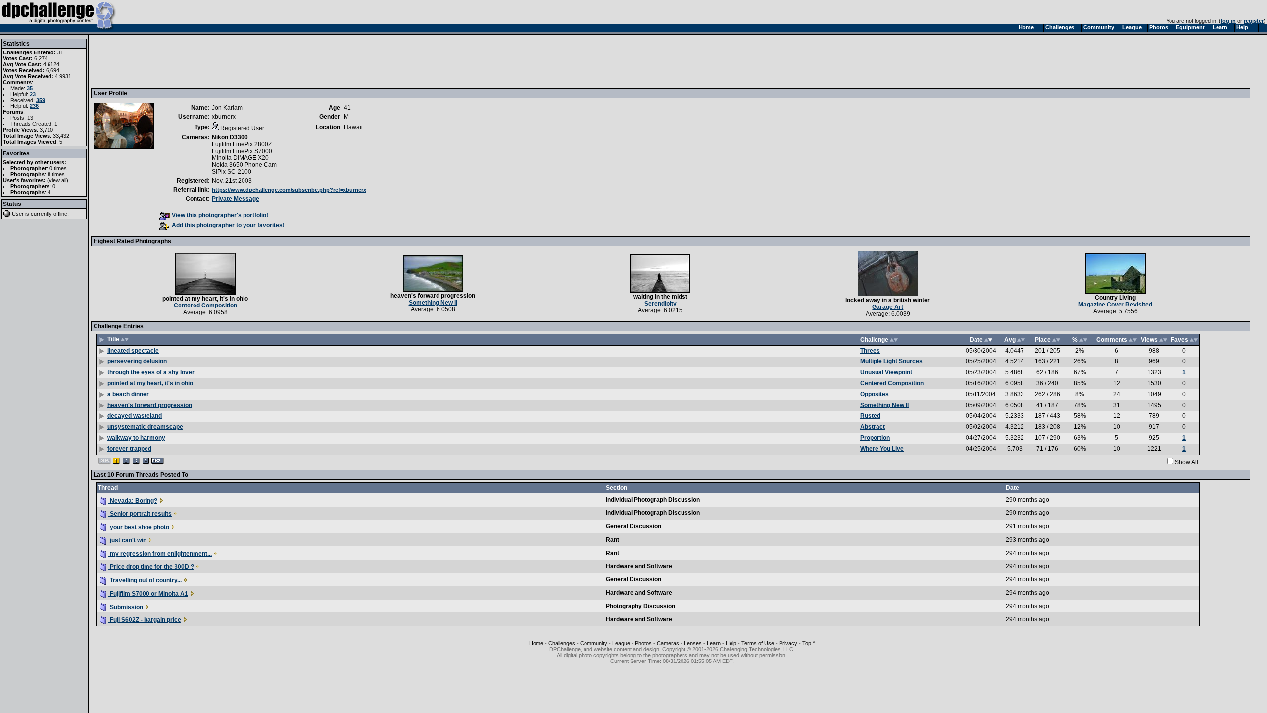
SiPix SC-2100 (231, 171)
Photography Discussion (640, 606)
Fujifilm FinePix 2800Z (242, 144)
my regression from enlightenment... (160, 553)
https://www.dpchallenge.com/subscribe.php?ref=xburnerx (289, 190)
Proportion (875, 437)
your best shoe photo (138, 527)
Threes (870, 350)
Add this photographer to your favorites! (228, 225)
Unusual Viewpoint (886, 372)
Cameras (668, 643)
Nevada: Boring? (132, 500)
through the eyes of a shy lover (151, 372)
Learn (714, 643)
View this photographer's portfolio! (220, 215)
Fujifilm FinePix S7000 (242, 151)
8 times (56, 174)
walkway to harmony (136, 437)
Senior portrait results (140, 513)
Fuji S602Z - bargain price (144, 619)
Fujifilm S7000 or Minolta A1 (148, 593)
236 (34, 106)
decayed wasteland (134, 415)
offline (60, 214)
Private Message (235, 198)
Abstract (872, 426)
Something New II (433, 302)
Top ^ (808, 643)
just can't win (127, 540)
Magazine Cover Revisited (1115, 304)
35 (30, 88)
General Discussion (633, 526)
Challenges (561, 643)
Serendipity (660, 303)
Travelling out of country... (145, 580)
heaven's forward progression (432, 295)
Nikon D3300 (230, 137)
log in (1228, 21)
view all (57, 180)
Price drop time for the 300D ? (151, 566)
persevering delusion (137, 361)
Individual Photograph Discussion (653, 499)
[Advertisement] (274, 61)
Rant (612, 539)
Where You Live (882, 448)
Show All (1186, 462)
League (621, 643)
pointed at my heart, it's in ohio (205, 298)
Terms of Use (757, 643)
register (1254, 21)
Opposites (874, 394)
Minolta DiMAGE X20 (240, 157)
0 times (58, 168)
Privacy (788, 643)
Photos (643, 643)
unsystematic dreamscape (145, 426)
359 (40, 100)
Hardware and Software (639, 566)
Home (536, 643)
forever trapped (129, 448)
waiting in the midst (660, 296)
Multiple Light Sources (891, 361)
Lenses (693, 643)
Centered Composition (205, 305)
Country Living (1115, 297)
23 (33, 94)
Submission (125, 607)
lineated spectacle (133, 350)
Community (593, 643)
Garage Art (887, 307)
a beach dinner (128, 394)
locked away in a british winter (887, 300)
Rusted (870, 415)
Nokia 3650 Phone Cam (244, 164)
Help (731, 643)
